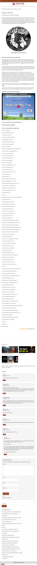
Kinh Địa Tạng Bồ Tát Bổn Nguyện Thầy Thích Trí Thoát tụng (11, 523)
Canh (5, 437)
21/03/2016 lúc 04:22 (6, 385)
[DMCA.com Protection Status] (2, 564)
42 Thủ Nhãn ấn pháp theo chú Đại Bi (8, 535)
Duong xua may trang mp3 (11, 124)
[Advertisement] (18, 336)
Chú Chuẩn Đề (4, 533)
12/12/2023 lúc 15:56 (6, 375)
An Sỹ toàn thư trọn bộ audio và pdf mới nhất (9, 519)
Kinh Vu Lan (4, 527)
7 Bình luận (17, 15)
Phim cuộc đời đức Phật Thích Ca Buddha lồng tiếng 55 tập (11, 511)
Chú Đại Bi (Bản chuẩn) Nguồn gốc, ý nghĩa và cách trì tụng (11, 517)
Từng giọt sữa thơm (5, 539)
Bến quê (3, 525)
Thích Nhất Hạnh (8, 367)
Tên (3, 477)
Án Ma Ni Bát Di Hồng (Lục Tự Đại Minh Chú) (9, 550)
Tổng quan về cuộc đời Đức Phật (7, 363)
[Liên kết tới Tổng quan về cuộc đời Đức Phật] (10, 359)
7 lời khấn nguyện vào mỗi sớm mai (7, 556)
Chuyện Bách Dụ (4, 558)
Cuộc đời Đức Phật (10, 87)
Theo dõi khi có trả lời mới (7, 497)
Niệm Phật (4, 409)
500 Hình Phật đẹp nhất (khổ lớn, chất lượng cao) (10, 529)
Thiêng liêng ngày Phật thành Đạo (7, 353)
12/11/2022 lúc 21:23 (7, 438)
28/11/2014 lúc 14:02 (6, 410)
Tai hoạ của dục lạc (22, 353)
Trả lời (4, 380)
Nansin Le (4, 428)
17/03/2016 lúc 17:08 (6, 398)
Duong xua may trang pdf (10, 125)
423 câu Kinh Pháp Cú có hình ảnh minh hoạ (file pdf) (10, 531)
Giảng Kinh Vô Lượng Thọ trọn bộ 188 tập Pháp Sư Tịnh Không (12, 552)
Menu (18, 1)
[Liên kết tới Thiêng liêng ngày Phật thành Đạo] (10, 349)
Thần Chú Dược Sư (5, 554)
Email (4, 482)
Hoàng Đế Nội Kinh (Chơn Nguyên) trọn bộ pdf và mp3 (10, 537)
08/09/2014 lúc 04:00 (6, 429)
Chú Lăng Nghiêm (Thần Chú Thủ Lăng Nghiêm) (10, 513)
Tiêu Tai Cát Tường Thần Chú (7, 521)
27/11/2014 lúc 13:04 (6, 420)
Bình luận (4, 464)
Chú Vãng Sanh (4, 515)
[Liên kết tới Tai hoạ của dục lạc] (27, 349)
